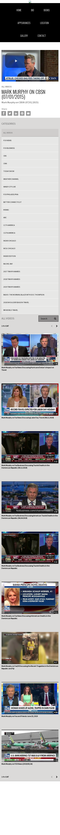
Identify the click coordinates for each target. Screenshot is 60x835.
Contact (42, 36)
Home (18, 10)
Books (47, 10)
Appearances (24, 23)
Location (44, 23)
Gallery (24, 36)
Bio (32, 10)
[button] (16, 60)
